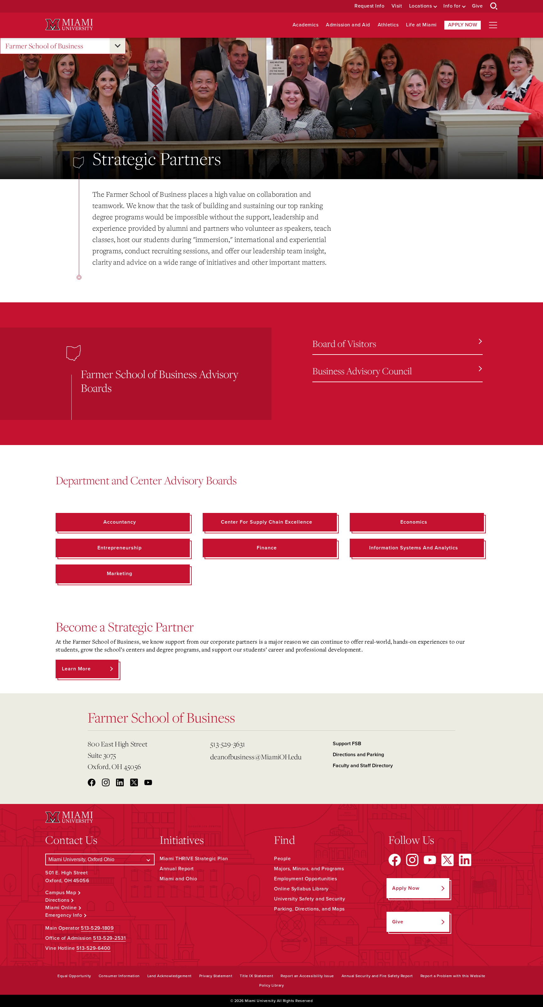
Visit (397, 6)
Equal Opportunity (74, 976)
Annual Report (177, 869)
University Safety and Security (309, 899)
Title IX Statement (256, 976)
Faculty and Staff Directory (363, 765)
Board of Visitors (344, 343)
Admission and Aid (348, 25)
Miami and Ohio (178, 879)
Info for (451, 6)
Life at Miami (421, 25)
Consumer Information (119, 976)
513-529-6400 (93, 948)
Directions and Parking (358, 754)
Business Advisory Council (362, 371)
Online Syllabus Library (301, 889)
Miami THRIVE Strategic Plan (194, 859)
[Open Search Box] (494, 6)
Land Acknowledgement (169, 976)
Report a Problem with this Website (452, 976)
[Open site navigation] (493, 25)
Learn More (76, 669)
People (282, 859)
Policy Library (271, 985)
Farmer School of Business (44, 45)
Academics (306, 25)
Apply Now (462, 25)
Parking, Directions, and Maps (309, 909)
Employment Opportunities (305, 879)
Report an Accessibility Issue (307, 976)
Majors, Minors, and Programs (309, 869)
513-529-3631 (227, 743)
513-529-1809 (97, 928)
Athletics (388, 25)
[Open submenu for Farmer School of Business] (117, 46)
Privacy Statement (216, 976)
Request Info (369, 6)
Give (477, 6)
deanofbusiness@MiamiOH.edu (256, 756)
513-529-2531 (109, 938)
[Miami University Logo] (69, 24)
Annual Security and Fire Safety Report (377, 976)
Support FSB (347, 743)
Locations (420, 6)
